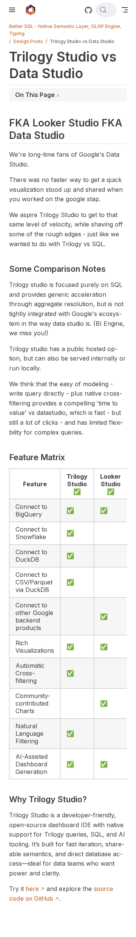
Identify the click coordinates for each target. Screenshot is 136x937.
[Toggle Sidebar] (13, 10)
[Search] (106, 10)
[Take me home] (33, 10)
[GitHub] (88, 10)
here (32, 888)
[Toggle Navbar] (124, 10)
